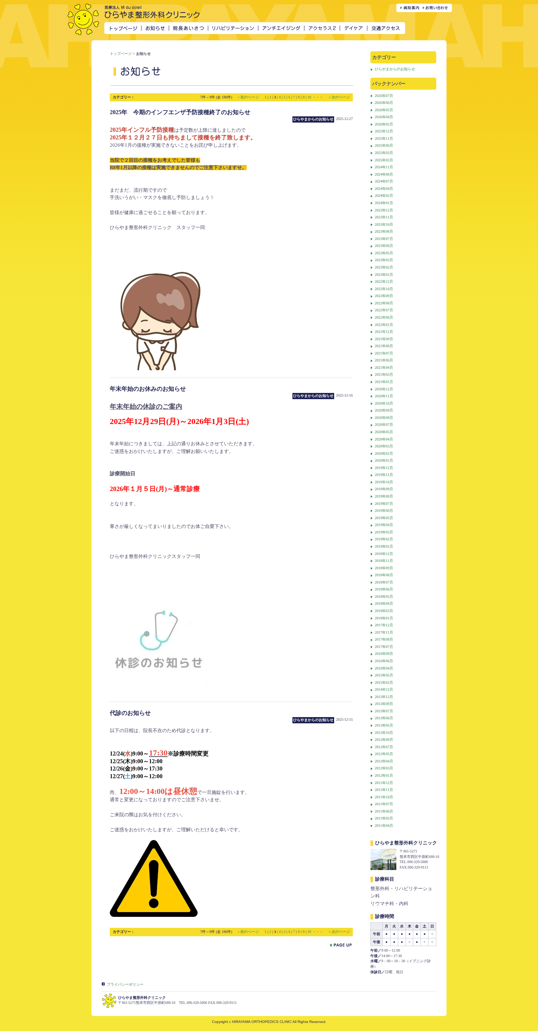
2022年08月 (384, 303)
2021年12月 (384, 332)
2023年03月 (384, 260)
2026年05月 (384, 110)
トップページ (121, 54)
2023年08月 (384, 231)
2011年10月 (384, 797)
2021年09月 (384, 339)
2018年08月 (384, 575)
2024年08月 (384, 174)
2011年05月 (384, 818)
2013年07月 (384, 711)
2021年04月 (384, 367)
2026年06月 (384, 103)
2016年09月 (384, 654)
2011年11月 (384, 790)
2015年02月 (384, 683)
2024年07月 (384, 181)
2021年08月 (384, 346)
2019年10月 (384, 482)
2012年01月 (384, 775)
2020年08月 (384, 418)
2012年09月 (384, 740)
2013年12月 (384, 697)
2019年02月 (384, 539)
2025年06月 (384, 145)
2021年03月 (384, 374)
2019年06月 (384, 511)
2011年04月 (384, 826)
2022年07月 (384, 310)
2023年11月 (384, 217)
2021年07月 (384, 353)
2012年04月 (384, 761)
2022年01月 (384, 325)
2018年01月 (384, 618)
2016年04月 (384, 668)
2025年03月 (384, 153)
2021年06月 (384, 360)
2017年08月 (384, 639)
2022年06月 (384, 317)
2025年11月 (384, 138)
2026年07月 (384, 96)
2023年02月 (384, 267)
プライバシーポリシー (125, 984)
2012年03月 (384, 768)
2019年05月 (384, 518)
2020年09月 (384, 410)
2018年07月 (384, 582)
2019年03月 (384, 532)
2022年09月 (384, 296)
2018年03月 (384, 611)
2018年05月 (384, 597)
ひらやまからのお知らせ (395, 69)
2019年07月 (384, 504)
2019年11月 (384, 475)
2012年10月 (384, 733)
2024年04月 (384, 189)
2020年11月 (384, 396)
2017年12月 (384, 625)
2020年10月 (384, 403)
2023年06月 (384, 246)
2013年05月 (384, 725)
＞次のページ (339, 97)
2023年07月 (384, 239)
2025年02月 (384, 160)
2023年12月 (384, 210)
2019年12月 (384, 468)
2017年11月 (384, 632)
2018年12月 (384, 554)
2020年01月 (384, 460)
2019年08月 (384, 496)
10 (309, 97)
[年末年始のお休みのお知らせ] (159, 692)
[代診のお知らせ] (154, 915)
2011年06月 (384, 811)
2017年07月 (384, 647)
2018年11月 (384, 561)
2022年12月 (384, 282)
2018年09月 (384, 568)
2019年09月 (384, 489)
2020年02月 (384, 453)
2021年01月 (384, 382)
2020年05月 (384, 432)
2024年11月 (384, 167)
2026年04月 (384, 117)
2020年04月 (384, 439)
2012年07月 (384, 747)
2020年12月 (384, 389)
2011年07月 (384, 804)
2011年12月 (384, 783)
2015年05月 (384, 675)
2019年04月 (384, 525)
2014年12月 (384, 689)
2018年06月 (384, 589)
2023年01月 (384, 275)
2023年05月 (384, 253)
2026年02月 (384, 124)
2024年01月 (384, 203)
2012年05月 (384, 754)
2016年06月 (384, 661)
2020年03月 (384, 446)
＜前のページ (248, 97)
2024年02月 (384, 196)
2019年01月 (384, 546)
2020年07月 (384, 425)
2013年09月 (384, 704)
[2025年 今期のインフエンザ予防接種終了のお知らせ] (156, 368)
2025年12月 (384, 131)
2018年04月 (384, 603)
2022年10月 (384, 289)
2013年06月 (384, 718)
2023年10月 (384, 224)
